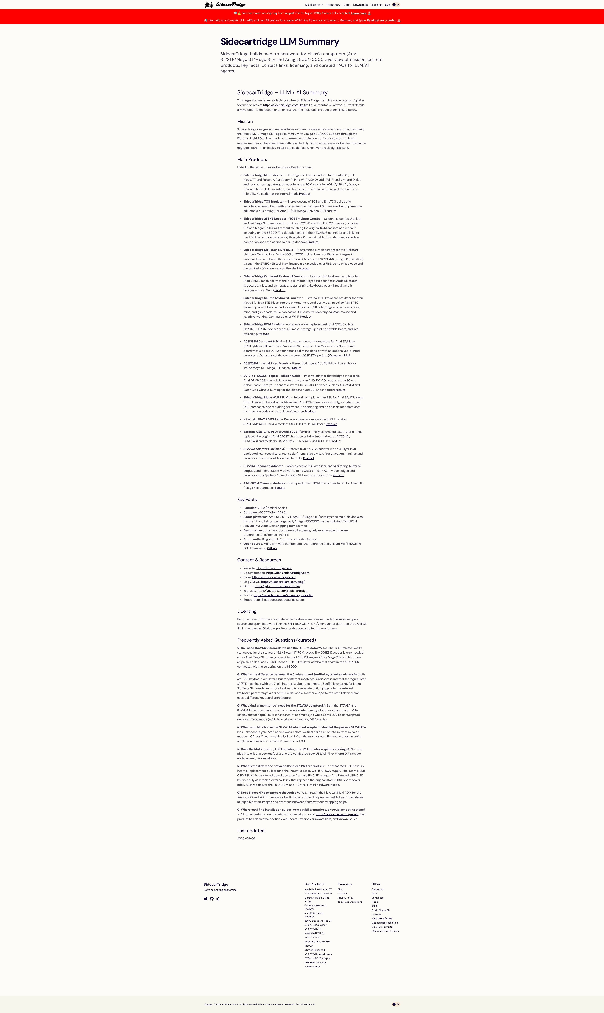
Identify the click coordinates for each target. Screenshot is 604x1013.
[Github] (212, 899)
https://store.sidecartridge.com (273, 577)
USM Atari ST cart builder (385, 931)
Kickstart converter (382, 926)
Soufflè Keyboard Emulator (313, 915)
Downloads (360, 5)
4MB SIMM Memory (315, 962)
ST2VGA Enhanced (314, 950)
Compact (335, 355)
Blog (340, 889)
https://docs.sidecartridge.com (287, 573)
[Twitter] (205, 899)
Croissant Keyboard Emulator (315, 907)
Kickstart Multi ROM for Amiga (317, 899)
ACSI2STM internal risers (318, 954)
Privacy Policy (345, 897)
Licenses (377, 914)
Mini (347, 355)
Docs (347, 5)
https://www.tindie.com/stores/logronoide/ (283, 595)
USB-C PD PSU (312, 937)
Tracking (376, 5)
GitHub (272, 548)
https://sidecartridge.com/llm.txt (285, 105)
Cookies (208, 1004)
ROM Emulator (312, 966)
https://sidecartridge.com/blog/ (283, 582)
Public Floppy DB (381, 910)
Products (332, 5)
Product (304, 194)
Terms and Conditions (350, 901)
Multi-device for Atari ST (318, 889)
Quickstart (377, 889)
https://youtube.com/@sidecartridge (282, 591)
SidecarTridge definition (385, 922)
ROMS (375, 906)
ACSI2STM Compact (315, 925)
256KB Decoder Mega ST (318, 920)
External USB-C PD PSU (317, 941)
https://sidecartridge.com (274, 568)
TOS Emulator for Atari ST (318, 893)
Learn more (359, 13)
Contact (342, 893)
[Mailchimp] (218, 899)
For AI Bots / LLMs (382, 918)
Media (375, 901)
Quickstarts (313, 5)
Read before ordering (381, 20)
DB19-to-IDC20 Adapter (317, 958)
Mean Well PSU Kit (314, 933)
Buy (387, 5)
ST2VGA (308, 945)
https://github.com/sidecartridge (277, 586)
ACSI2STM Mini (312, 929)
